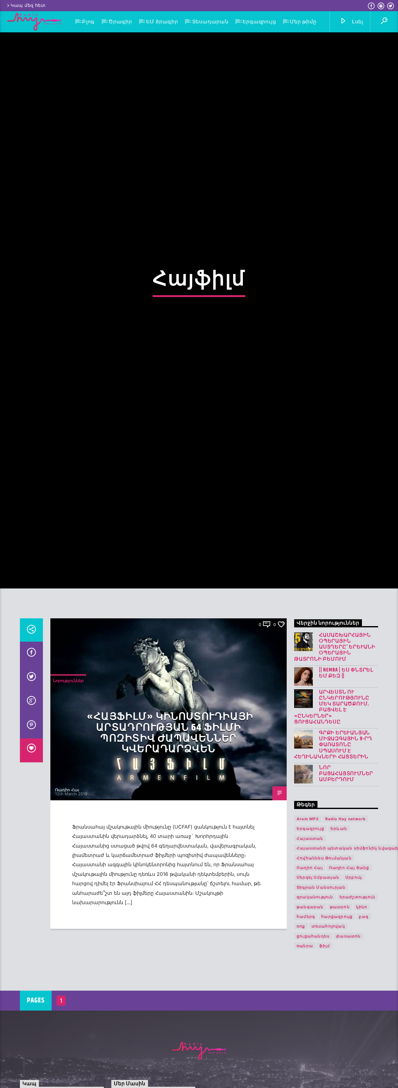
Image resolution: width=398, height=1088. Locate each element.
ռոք (301, 969)
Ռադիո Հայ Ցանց (349, 910)
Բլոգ (88, 22)
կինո (362, 949)
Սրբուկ (353, 920)
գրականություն (315, 939)
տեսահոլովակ (328, 969)
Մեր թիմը (303, 22)
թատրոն (340, 949)
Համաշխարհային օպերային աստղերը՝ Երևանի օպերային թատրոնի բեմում (334, 690)
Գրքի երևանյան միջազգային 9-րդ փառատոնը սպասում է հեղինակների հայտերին (333, 788)
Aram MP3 (308, 861)
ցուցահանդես (313, 979)
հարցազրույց (337, 959)
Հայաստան (310, 881)
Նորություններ (68, 723)
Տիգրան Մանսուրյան (321, 930)
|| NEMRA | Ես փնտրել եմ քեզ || (346, 716)
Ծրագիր (120, 22)
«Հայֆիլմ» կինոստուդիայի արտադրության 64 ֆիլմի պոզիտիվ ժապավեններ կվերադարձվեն (170, 776)
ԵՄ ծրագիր (162, 22)
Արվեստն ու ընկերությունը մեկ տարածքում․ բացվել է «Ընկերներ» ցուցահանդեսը (331, 750)
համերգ (306, 959)
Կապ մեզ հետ (28, 5)
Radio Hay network (345, 861)
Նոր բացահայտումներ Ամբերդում (346, 817)
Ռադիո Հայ (67, 832)
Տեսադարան (210, 22)
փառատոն (348, 979)
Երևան (339, 871)
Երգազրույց (259, 22)
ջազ (363, 959)
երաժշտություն (358, 939)
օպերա (305, 988)
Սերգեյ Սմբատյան (318, 920)
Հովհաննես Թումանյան (324, 901)
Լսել (356, 22)
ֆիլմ (324, 988)
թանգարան (310, 949)
